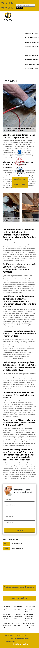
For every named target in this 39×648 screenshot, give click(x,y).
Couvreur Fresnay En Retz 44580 (19, 624)
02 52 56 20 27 (17, 544)
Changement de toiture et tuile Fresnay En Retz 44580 (29, 617)
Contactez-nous (19, 185)
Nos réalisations (19, 179)
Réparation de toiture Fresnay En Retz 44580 (7, 616)
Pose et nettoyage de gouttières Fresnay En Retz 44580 (30, 609)
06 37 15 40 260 (17, 548)
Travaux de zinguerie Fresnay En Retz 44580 (19, 616)
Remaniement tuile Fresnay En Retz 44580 (8, 625)
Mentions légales (20, 644)
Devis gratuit (10, 641)
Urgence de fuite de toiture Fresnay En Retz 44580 (30, 625)
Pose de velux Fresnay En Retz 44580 (7, 608)
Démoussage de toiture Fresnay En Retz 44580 (19, 608)
